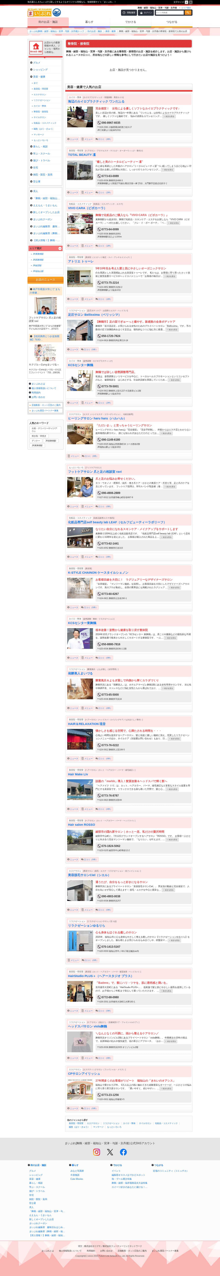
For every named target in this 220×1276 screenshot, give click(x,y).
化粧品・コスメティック (166, 1123)
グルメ (36, 62)
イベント (116, 1171)
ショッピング (40, 69)
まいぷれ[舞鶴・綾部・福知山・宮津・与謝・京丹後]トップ (56, 31)
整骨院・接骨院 (41, 112)
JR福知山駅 (38, 271)
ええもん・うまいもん (45, 205)
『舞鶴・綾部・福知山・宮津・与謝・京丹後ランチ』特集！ (48, 1211)
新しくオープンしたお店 (46, 212)
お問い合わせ (38, 397)
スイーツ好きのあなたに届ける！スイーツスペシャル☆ (131, 1187)
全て (36, 83)
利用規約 (36, 392)
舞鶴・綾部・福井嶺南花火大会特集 (129, 1183)
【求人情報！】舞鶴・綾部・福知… (47, 240)
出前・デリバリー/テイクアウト (44, 430)
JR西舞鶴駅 (38, 260)
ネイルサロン (145, 1123)
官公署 (36, 181)
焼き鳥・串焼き (39, 436)
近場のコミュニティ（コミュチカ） (171, 1171)
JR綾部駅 (37, 265)
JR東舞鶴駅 (38, 254)
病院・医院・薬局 (42, 174)
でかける (130, 21)
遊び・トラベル (41, 160)
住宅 (35, 167)
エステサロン (93, 1123)
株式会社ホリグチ (92, 1246)
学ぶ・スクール (41, 153)
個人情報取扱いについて (44, 388)
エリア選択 (36, 248)
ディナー (36, 441)
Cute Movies (76, 1179)
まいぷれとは (38, 383)
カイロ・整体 (129, 1123)
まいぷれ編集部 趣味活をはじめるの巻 (48, 1227)
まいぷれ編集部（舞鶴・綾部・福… (47, 233)
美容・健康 (110, 31)
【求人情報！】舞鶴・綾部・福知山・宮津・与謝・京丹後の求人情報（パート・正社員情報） (48, 1235)
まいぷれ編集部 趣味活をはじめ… (47, 226)
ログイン (148, 12)
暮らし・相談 (40, 146)
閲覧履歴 (131, 12)
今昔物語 (74, 1175)
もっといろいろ (114, 1127)
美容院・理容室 (76, 1123)
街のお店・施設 (48, 21)
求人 (35, 191)
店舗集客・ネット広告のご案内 (46, 405)
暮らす (89, 21)
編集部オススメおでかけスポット (128, 1175)
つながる (171, 21)
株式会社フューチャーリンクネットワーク (122, 1246)
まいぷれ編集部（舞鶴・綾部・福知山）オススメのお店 (48, 1231)
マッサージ (98, 1127)
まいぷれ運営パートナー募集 (45, 410)
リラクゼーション (111, 1123)
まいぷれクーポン (42, 219)
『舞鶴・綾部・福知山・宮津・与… (47, 198)
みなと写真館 (77, 1171)
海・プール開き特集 (122, 1179)
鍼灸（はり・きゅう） (79, 1127)
